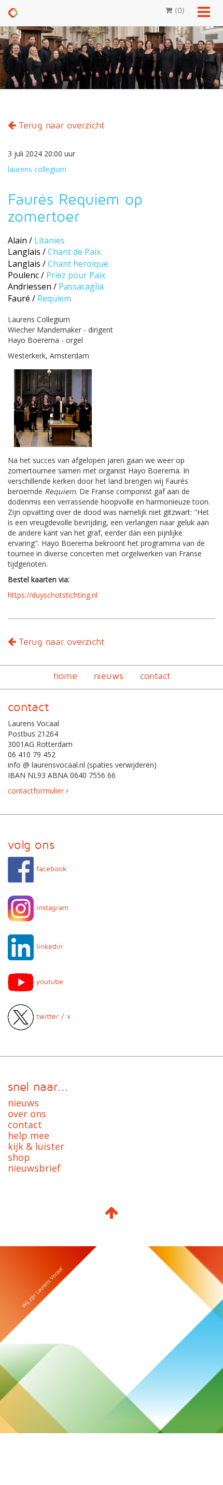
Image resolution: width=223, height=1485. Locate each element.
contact (155, 675)
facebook (50, 868)
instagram (51, 907)
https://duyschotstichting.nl (52, 595)
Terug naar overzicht (60, 125)
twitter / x (52, 1016)
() (178, 10)
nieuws (108, 675)
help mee (28, 1135)
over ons (27, 1113)
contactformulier (37, 791)
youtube (48, 981)
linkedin (48, 946)
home (65, 675)
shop (19, 1157)
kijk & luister (36, 1146)
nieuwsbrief (34, 1168)
